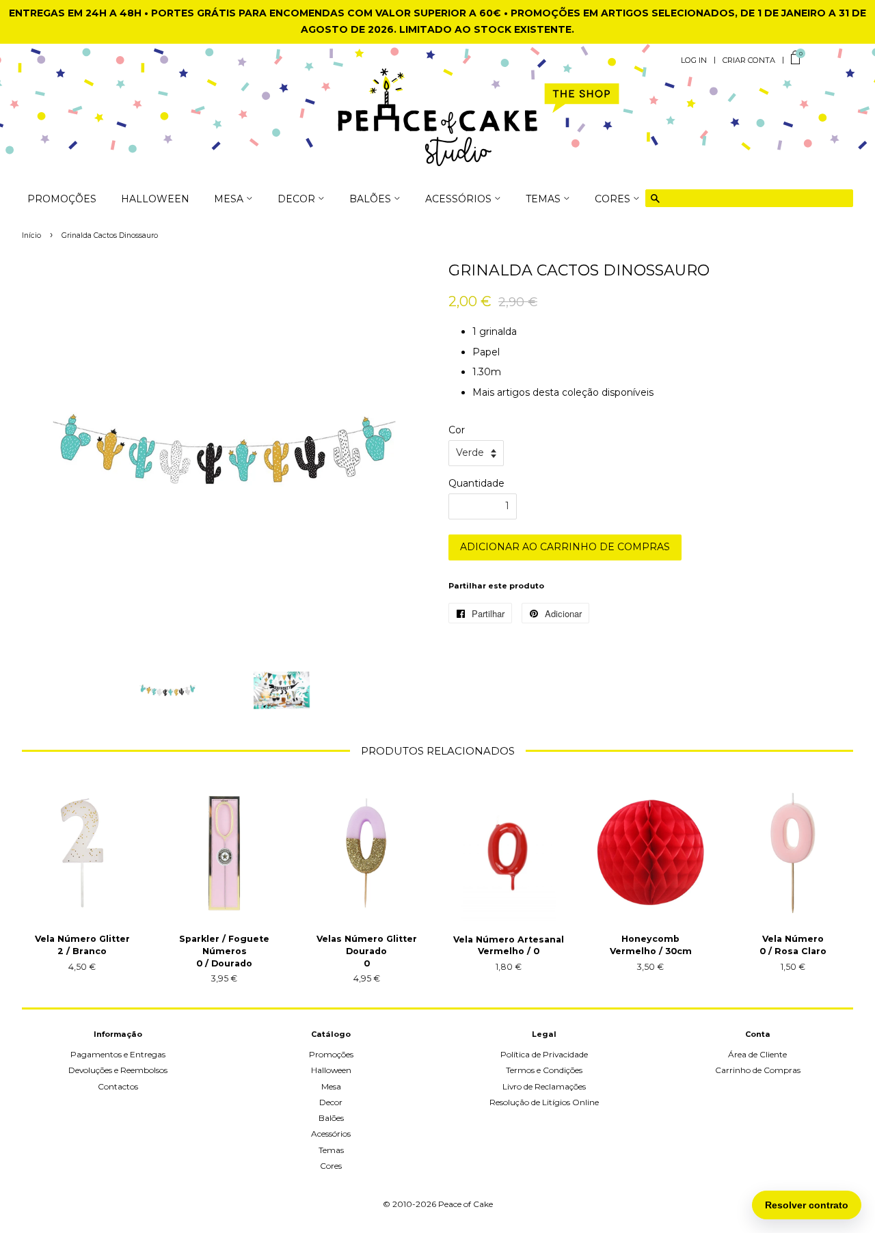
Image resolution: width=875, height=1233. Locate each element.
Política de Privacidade (544, 1054)
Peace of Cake (465, 1204)
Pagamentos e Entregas (117, 1054)
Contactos (118, 1086)
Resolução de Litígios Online (544, 1102)
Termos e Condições (544, 1070)
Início (31, 235)
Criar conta (749, 60)
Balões (331, 1118)
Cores (331, 1166)
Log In (694, 60)
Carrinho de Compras (757, 1070)
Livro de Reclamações (544, 1086)
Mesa (331, 1086)
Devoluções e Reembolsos (117, 1070)
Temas (331, 1150)
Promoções (61, 199)
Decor (330, 1102)
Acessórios (331, 1133)
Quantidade (476, 483)
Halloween (155, 199)
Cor (456, 430)
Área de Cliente (757, 1054)
